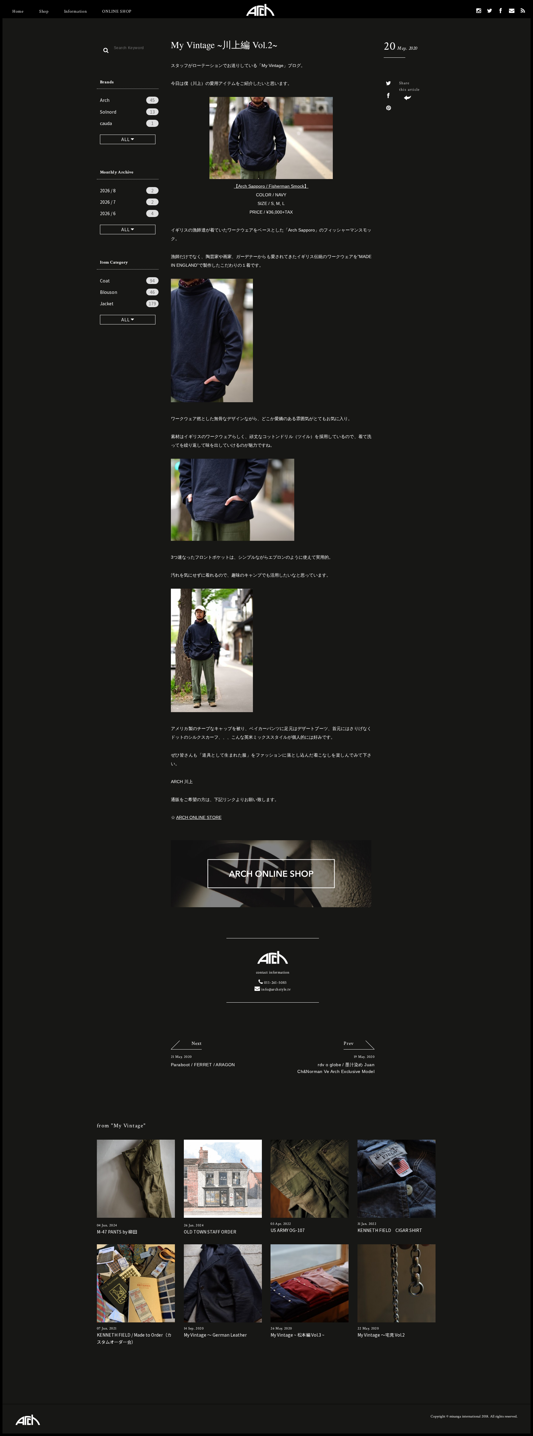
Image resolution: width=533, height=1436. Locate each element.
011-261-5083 (275, 982)
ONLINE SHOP (116, 11)
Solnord (127, 112)
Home (18, 11)
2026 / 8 (127, 190)
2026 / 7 (127, 202)
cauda (127, 123)
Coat (127, 281)
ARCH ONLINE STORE (198, 817)
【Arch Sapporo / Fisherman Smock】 (271, 186)
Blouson (127, 292)
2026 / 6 (127, 213)
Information (75, 11)
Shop (44, 11)
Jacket (128, 303)
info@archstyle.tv (275, 989)
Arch (127, 100)
